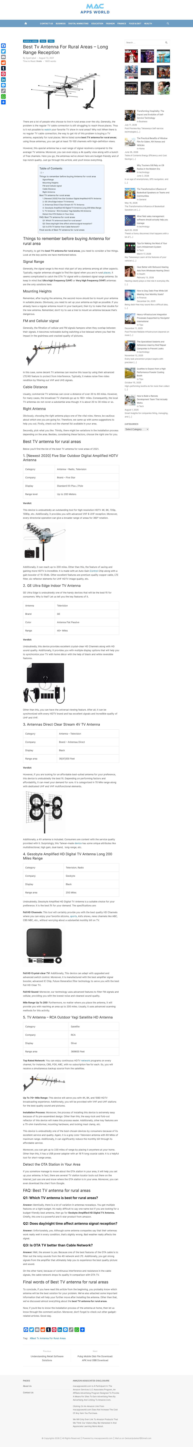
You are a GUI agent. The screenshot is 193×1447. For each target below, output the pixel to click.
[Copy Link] (3, 91)
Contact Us (46, 23)
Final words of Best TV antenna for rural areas (61, 230)
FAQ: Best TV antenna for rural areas (57, 217)
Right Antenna (49, 192)
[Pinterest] (3, 74)
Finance (121, 23)
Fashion (110, 23)
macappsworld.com (103, 1438)
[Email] (3, 57)
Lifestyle (103, 30)
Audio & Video (31, 41)
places (107, 272)
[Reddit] (3, 62)
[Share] (3, 102)
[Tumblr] (3, 68)
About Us (27, 1386)
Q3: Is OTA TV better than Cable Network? (61, 227)
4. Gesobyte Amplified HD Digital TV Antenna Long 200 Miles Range (72, 208)
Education (97, 23)
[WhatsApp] (3, 96)
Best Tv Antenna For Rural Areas (48, 1338)
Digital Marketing (78, 23)
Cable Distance (49, 189)
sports (73, 916)
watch (47, 129)
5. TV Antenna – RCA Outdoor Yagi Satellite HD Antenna (67, 211)
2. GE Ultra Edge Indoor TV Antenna (58, 201)
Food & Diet (135, 23)
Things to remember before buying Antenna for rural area (67, 176)
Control (94, 570)
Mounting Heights (50, 183)
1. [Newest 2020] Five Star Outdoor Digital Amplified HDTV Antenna (72, 198)
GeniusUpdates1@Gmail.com (138, 1438)
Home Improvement (85, 30)
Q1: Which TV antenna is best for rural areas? (62, 220)
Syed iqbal (31, 58)
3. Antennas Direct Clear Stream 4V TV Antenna (63, 205)
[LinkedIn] (3, 79)
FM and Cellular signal (52, 186)
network (85, 1060)
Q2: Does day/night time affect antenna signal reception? (67, 223)
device (78, 843)
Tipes (51, 41)
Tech (43, 41)
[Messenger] (3, 85)
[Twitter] (3, 51)
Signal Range (48, 179)
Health (148, 23)
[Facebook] (3, 46)
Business (61, 23)
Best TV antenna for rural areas (54, 195)
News (115, 30)
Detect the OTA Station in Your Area (58, 214)
